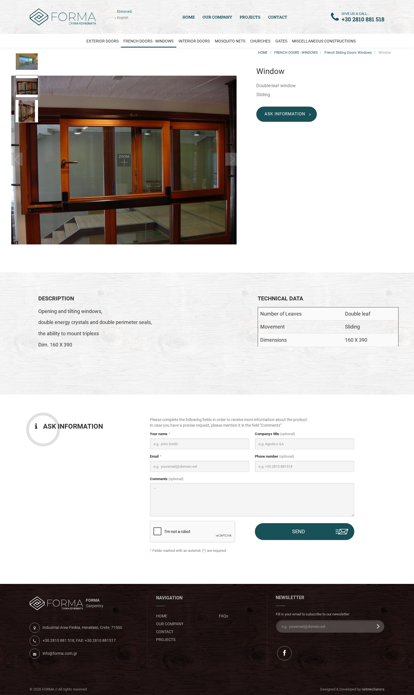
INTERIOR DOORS (194, 41)
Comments (167, 479)
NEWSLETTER (290, 597)
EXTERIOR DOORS (102, 41)
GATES (281, 41)
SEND (298, 531)
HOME (263, 53)
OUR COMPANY (217, 17)
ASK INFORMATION (284, 113)
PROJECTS (250, 17)
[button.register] (376, 626)
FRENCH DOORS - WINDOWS (148, 41)
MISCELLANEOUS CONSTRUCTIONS (324, 41)
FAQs (223, 616)
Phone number (274, 456)
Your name (158, 434)
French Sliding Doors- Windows (348, 53)
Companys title (275, 434)
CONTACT (277, 17)
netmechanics (373, 689)
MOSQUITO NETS (230, 41)
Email (154, 456)
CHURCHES (260, 41)
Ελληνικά (124, 12)
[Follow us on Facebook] (284, 653)
